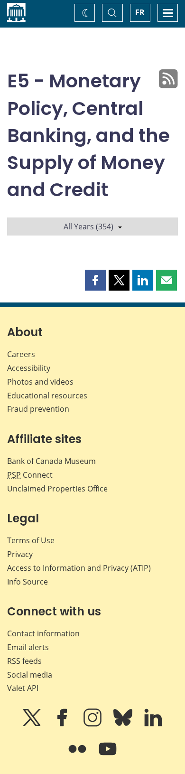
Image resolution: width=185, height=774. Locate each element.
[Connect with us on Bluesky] (124, 724)
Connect (30, 475)
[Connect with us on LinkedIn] (153, 724)
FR (140, 12)
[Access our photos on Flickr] (78, 755)
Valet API (22, 688)
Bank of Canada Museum (51, 461)
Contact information (43, 633)
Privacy (20, 554)
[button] (95, 280)
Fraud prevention (38, 409)
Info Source (27, 581)
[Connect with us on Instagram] (93, 724)
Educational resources (47, 395)
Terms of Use (31, 540)
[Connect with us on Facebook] (63, 724)
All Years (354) (88, 226)
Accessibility (28, 368)
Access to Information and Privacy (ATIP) (79, 568)
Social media (29, 675)
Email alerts (28, 647)
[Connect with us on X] (33, 724)
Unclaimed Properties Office (57, 488)
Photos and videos (40, 382)
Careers (21, 354)
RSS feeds (24, 661)
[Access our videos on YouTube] (107, 755)
